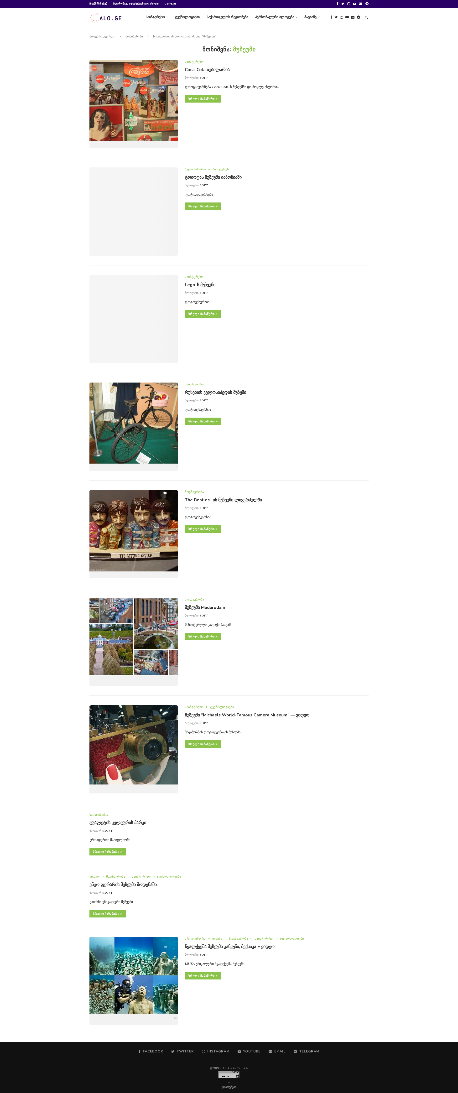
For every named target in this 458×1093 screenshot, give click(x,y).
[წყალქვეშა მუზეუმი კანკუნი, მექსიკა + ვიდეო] (133, 981)
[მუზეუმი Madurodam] (133, 642)
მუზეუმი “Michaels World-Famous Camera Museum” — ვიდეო (247, 715)
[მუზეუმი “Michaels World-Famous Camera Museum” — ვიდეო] (133, 749)
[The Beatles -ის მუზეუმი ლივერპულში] (133, 534)
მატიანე (310, 17)
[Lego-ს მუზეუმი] (133, 319)
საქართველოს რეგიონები (227, 17)
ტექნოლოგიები (187, 17)
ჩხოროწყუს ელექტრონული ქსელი (136, 3)
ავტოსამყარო (195, 169)
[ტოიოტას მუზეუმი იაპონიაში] (133, 211)
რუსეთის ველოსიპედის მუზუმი (215, 392)
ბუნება (217, 939)
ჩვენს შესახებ (98, 3)
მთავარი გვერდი (102, 36)
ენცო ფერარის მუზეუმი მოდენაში (123, 884)
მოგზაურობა (194, 492)
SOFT (204, 77)
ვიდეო (94, 877)
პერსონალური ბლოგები (274, 17)
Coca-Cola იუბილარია (207, 70)
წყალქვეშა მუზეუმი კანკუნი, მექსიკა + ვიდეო (230, 946)
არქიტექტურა (195, 939)
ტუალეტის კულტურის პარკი (117, 822)
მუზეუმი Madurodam (205, 607)
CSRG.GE (170, 3)
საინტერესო (155, 17)
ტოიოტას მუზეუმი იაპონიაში (213, 177)
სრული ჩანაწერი (201, 99)
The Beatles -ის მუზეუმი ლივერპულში (223, 500)
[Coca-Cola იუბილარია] (133, 104)
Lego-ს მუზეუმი (200, 285)
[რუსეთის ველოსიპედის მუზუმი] (133, 427)
